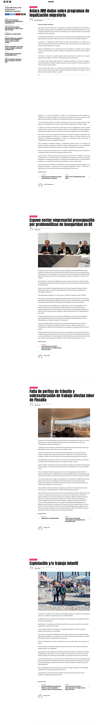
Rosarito (7, 5)
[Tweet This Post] (12, 14)
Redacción (37, 211)
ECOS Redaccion (39, 20)
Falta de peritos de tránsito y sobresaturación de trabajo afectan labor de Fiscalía (14, 28)
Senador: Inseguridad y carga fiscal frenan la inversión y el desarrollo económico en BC (14, 48)
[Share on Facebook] (7, 14)
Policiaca (7, 25)
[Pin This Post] (17, 14)
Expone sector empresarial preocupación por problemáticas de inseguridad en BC (14, 21)
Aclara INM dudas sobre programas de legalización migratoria (13, 9)
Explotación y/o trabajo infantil (13, 34)
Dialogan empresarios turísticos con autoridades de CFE (13, 54)
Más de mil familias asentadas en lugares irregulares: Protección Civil (13, 60)
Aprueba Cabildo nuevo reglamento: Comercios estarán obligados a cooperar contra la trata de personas (14, 40)
